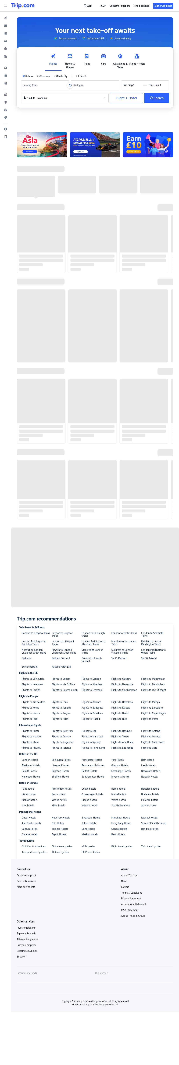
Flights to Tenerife (61, 313)
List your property (26, 550)
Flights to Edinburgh (33, 284)
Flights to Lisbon (31, 318)
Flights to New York (62, 336)
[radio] (27, 76)
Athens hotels (148, 411)
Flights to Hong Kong (93, 353)
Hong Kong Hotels (121, 428)
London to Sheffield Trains (152, 240)
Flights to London (91, 284)
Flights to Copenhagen (153, 318)
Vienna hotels (59, 405)
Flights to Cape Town (152, 347)
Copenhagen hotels (92, 399)
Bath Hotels (147, 365)
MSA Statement (129, 515)
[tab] (53, 60)
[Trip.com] (22, 6)
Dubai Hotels (29, 423)
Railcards (26, 263)
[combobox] (31, 85)
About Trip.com (129, 480)
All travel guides (60, 457)
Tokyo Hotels (89, 428)
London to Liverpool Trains (63, 248)
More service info (26, 492)
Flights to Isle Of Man (63, 289)
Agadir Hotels (59, 439)
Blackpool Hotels (31, 370)
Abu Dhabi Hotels (31, 428)
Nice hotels (28, 411)
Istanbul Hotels (149, 423)
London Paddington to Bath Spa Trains (34, 248)
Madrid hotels (118, 399)
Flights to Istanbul (31, 342)
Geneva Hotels (119, 434)
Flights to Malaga (150, 307)
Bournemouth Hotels (93, 370)
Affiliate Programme (27, 544)
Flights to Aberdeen (92, 289)
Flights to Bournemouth (65, 295)
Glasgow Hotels (119, 370)
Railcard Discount (61, 263)
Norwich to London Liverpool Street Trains (34, 256)
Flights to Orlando (61, 342)
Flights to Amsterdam (33, 307)
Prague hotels (89, 405)
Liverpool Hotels (60, 370)
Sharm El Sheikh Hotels (153, 428)
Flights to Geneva (150, 342)
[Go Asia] (42, 144)
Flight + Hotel (126, 98)
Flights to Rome (30, 313)
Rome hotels (118, 394)
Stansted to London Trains (92, 256)
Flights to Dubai (30, 336)
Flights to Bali (89, 336)
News (124, 486)
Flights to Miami (30, 347)
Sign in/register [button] (163, 5)
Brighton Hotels (60, 376)
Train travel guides (151, 451)
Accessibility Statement (133, 509)
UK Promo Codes (91, 457)
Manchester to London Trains (123, 248)
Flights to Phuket (31, 353)
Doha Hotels (88, 434)
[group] (65, 38)
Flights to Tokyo (120, 342)
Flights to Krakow (120, 313)
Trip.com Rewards (26, 538)
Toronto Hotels (60, 434)
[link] (88, 6)
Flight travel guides (121, 451)
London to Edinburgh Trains (93, 240)
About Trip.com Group (133, 521)
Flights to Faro (29, 324)
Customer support (26, 480)
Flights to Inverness (32, 289)
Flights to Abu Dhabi (122, 347)
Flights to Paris (59, 307)
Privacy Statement (131, 503)
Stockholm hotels (120, 411)
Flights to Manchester (153, 284)
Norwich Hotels (149, 382)
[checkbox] (81, 76)
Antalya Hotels (30, 439)
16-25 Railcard (118, 263)
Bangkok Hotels (149, 434)
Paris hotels (28, 394)
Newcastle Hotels (150, 376)
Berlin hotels (58, 399)
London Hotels (30, 365)
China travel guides (62, 451)
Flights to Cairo (149, 353)
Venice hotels (118, 405)
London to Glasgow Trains (36, 238)
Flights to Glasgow (121, 284)
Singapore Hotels (91, 423)
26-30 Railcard (149, 263)
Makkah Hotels (90, 439)
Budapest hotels (150, 399)
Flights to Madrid (91, 324)
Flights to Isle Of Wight (153, 295)
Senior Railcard (30, 272)
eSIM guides (88, 451)
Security (21, 562)
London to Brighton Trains (62, 240)
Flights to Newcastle (122, 289)
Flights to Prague (61, 318)
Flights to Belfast (61, 284)
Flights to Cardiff (31, 295)
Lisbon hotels (29, 399)
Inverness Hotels (120, 382)
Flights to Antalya (150, 336)
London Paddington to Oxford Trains (153, 256)
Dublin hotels (89, 394)
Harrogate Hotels (31, 382)
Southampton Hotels (93, 382)
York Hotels (117, 365)
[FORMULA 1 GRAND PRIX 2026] (95, 144)
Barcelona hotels (150, 394)
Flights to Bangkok (121, 336)
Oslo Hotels (58, 428)
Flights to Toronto (61, 353)
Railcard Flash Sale (61, 272)
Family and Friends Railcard (92, 265)
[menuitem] (5, 17)
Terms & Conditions (131, 498)
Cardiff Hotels (29, 376)
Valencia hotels (90, 411)
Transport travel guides (34, 457)
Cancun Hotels (29, 434)
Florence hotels (149, 405)
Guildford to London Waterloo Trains (122, 256)
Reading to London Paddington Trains (151, 248)
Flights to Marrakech (92, 342)
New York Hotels (61, 423)
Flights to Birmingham (153, 289)
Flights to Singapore (62, 347)
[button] (5, 6)
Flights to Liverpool (92, 295)
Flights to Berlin (119, 318)
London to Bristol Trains (124, 238)
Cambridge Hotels (121, 376)
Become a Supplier (27, 556)
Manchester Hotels (92, 365)
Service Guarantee (26, 486)
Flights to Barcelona (122, 307)
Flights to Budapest (92, 313)
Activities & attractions (34, 451)
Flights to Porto (149, 324)
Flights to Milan (60, 324)
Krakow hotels (29, 405)
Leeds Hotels (148, 370)
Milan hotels (58, 411)
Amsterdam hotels (61, 394)
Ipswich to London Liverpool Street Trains (64, 256)
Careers (125, 492)
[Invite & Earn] (148, 144)
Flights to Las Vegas (122, 353)
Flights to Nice (119, 324)
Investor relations (26, 533)
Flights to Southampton (124, 295)
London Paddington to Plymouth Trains (94, 248)
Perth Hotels (118, 439)
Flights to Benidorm (92, 318)
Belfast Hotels (89, 376)
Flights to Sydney (91, 347)
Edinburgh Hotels (61, 365)
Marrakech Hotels (120, 423)
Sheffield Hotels (60, 382)
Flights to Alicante (91, 307)
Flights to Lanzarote (152, 313)
